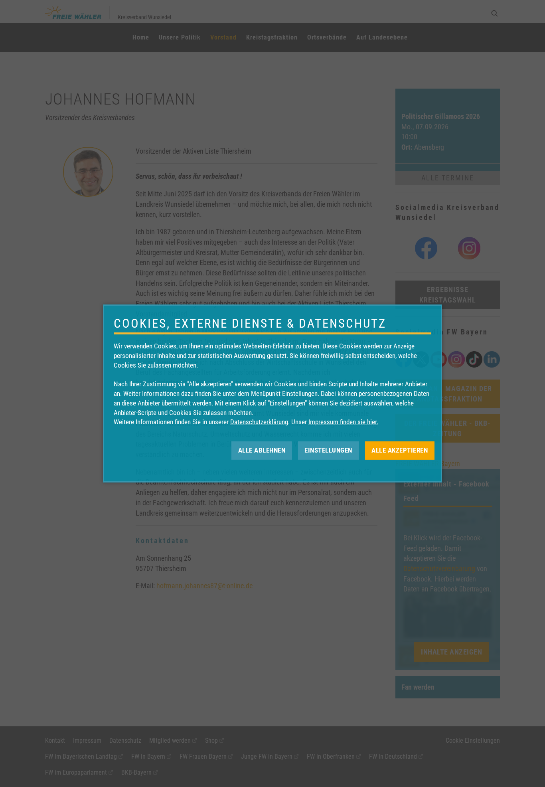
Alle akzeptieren (399, 450)
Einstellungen (328, 450)
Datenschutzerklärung (259, 422)
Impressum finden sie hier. (343, 422)
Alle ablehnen (262, 450)
